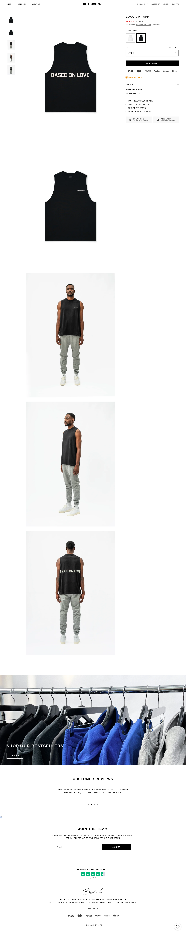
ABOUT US (36, 4)
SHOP (9, 4)
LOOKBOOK (21, 4)
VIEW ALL (14, 756)
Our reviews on (140, 120)
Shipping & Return (74, 902)
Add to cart (152, 63)
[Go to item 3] (11, 45)
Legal (88, 902)
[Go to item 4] (11, 57)
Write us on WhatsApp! (168, 120)
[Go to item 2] (11, 32)
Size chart (173, 47)
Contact (60, 902)
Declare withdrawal (126, 902)
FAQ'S (51, 902)
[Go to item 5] (11, 70)
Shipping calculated (143, 24)
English (141, 4)
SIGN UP (116, 847)
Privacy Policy (107, 902)
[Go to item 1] (11, 20)
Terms (95, 902)
